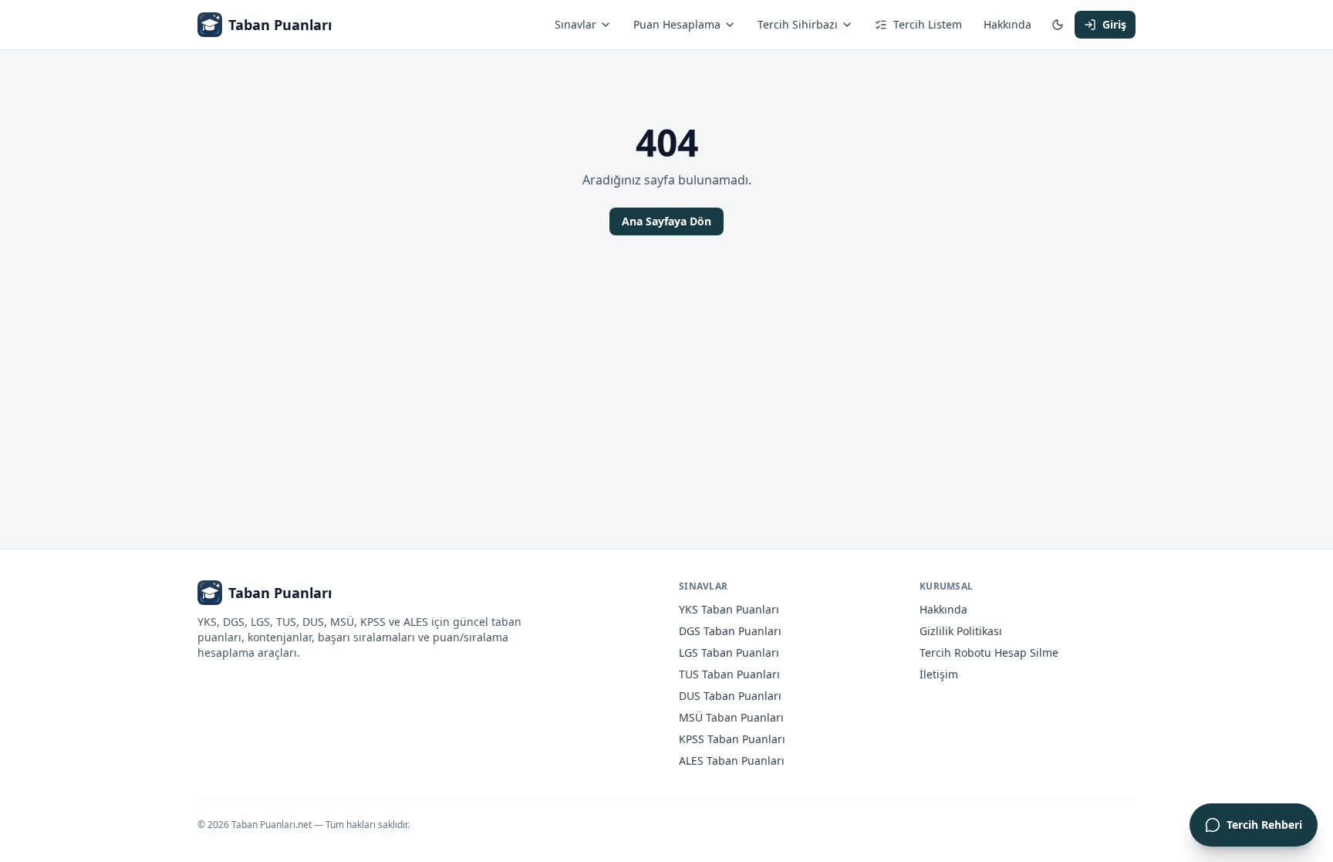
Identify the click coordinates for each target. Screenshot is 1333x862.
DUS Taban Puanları (730, 695)
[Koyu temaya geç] (1057, 25)
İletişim (939, 674)
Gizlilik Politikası (961, 631)
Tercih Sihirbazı (798, 24)
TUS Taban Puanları (729, 674)
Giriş (1114, 24)
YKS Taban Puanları (729, 609)
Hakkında (1007, 24)
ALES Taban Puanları (732, 760)
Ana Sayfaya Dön (666, 221)
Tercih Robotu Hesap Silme (989, 652)
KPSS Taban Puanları (732, 739)
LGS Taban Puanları (729, 652)
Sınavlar (575, 24)
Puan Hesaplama (676, 24)
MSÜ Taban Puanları (731, 717)
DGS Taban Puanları (730, 631)
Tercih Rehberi (1264, 824)
